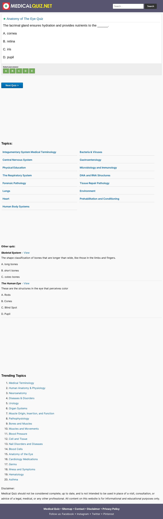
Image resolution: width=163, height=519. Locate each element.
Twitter (96, 514)
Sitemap (67, 508)
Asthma (13, 479)
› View (26, 252)
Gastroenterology (90, 159)
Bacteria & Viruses (91, 152)
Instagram (83, 514)
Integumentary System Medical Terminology (29, 152)
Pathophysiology (19, 418)
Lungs (6, 190)
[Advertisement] (81, 114)
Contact (80, 508)
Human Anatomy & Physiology (27, 388)
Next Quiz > (12, 85)
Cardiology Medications (23, 459)
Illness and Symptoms (22, 469)
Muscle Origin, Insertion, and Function (31, 413)
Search (150, 6)
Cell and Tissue (18, 438)
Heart (6, 198)
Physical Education (14, 167)
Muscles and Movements (24, 428)
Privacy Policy (111, 508)
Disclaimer (93, 508)
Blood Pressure (18, 433)
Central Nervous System (17, 159)
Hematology (16, 474)
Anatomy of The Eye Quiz (25, 18)
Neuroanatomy (18, 393)
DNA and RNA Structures (95, 175)
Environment (87, 190)
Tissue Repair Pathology (94, 183)
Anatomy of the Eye (21, 454)
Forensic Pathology (14, 183)
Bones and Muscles (20, 423)
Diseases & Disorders (21, 398)
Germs (13, 464)
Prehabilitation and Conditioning (99, 198)
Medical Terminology (21, 382)
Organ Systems (18, 408)
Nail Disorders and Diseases (26, 443)
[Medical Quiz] (27, 6)
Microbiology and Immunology (98, 167)
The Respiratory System (17, 175)
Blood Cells (16, 449)
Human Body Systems (16, 206)
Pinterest (108, 514)
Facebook (68, 514)
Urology (14, 403)
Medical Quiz (52, 508)
